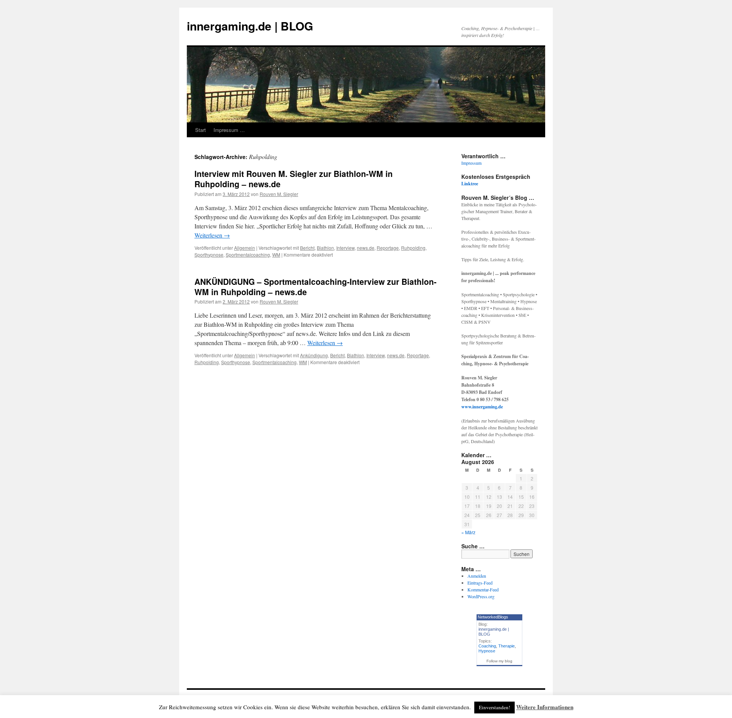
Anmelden (476, 576)
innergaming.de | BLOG (250, 26)
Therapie (506, 646)
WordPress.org (480, 596)
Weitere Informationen (544, 707)
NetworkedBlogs (493, 617)
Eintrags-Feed (480, 583)
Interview (345, 247)
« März (468, 532)
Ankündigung (314, 355)
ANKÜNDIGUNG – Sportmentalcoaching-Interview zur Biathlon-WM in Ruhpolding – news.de (315, 286)
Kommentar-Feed (483, 589)
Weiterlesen (212, 235)
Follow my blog (499, 661)
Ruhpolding (413, 247)
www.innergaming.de (482, 406)
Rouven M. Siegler (279, 194)
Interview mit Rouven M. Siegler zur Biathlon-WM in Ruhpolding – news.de (293, 179)
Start (200, 129)
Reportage (388, 247)
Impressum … (229, 129)
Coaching (487, 646)
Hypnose (486, 651)
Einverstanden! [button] (494, 707)
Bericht (307, 247)
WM (276, 254)
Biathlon (325, 247)
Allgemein (244, 247)
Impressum (471, 163)
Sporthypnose (208, 254)
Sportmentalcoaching (248, 254)
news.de (365, 247)
